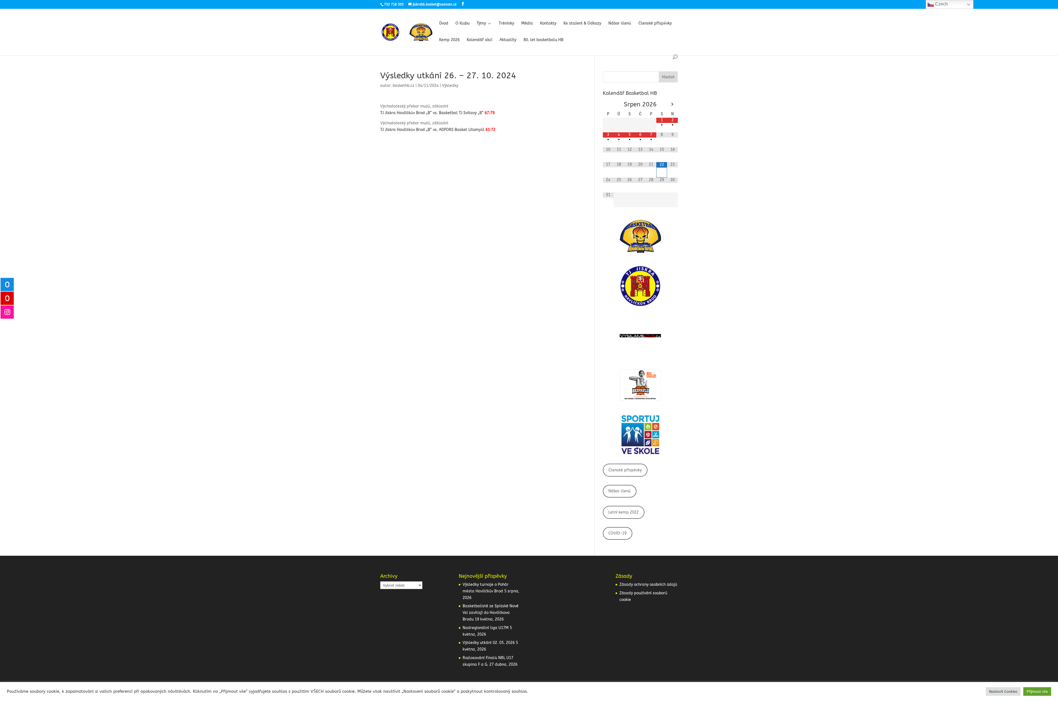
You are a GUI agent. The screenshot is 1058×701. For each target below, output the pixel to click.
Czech (941, 4)
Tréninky (506, 24)
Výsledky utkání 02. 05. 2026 (489, 642)
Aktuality (508, 40)
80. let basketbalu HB (543, 40)
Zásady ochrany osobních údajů (648, 584)
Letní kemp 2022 (623, 512)
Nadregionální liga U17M (486, 627)
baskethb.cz (403, 85)
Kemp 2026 (449, 40)
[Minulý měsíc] (608, 104)
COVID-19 (617, 533)
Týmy (481, 24)
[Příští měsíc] (672, 104)
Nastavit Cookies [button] (1003, 691)
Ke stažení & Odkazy (582, 24)
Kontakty (548, 24)
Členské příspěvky (655, 24)
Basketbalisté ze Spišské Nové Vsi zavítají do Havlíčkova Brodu (491, 613)
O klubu (462, 24)
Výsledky (450, 85)
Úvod (443, 24)
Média (527, 24)
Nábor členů (619, 24)
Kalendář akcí (479, 40)
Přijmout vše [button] (1037, 691)
